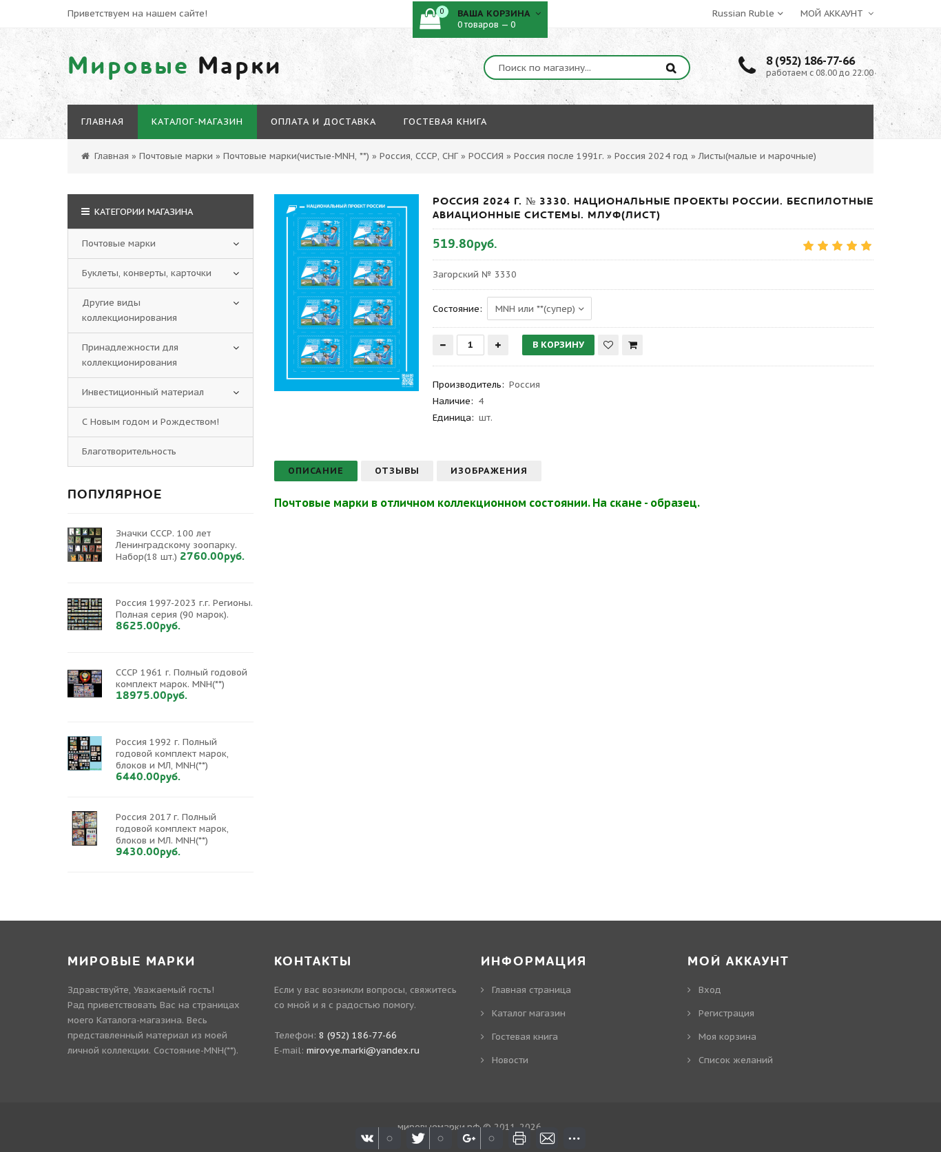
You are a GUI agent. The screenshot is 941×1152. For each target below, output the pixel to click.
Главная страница (531, 990)
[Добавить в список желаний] (608, 345)
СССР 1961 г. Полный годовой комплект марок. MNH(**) (181, 678)
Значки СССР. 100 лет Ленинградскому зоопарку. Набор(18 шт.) (176, 545)
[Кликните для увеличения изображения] (346, 292)
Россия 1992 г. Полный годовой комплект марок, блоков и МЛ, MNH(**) (172, 753)
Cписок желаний (736, 1060)
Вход (710, 990)
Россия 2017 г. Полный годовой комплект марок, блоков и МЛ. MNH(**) (172, 828)
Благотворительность (129, 451)
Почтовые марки (119, 243)
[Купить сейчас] (632, 345)
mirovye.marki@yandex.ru (363, 1050)
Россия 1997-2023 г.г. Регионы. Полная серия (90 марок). (184, 608)
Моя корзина (727, 1037)
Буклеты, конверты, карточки (146, 273)
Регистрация (726, 1013)
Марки (175, 66)
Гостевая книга (525, 1037)
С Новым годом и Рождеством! (150, 422)
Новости (510, 1060)
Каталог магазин (529, 1013)
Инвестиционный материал (143, 392)
